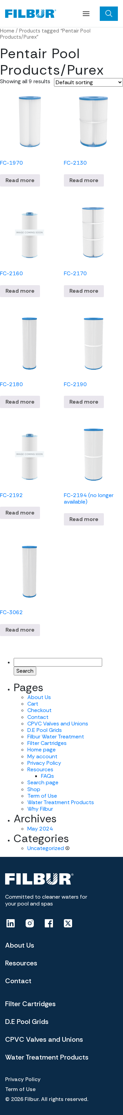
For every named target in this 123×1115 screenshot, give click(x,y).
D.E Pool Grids (44, 730)
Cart (32, 703)
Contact (38, 717)
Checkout (39, 710)
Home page (41, 749)
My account (42, 756)
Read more (20, 180)
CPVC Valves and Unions (57, 723)
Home (7, 30)
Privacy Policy (44, 762)
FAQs (47, 776)
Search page (42, 782)
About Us (39, 697)
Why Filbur (40, 808)
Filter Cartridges (47, 743)
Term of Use (42, 795)
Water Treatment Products (60, 802)
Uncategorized (45, 848)
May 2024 (40, 828)
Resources (40, 769)
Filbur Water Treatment (55, 736)
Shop (33, 789)
